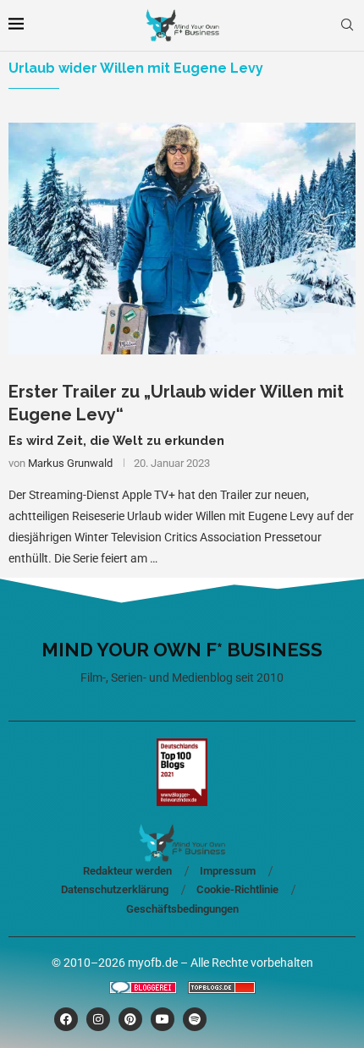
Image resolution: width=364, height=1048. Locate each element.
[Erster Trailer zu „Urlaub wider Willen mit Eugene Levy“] (182, 238)
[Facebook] (66, 1019)
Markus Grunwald (70, 463)
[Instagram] (98, 1019)
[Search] (347, 25)
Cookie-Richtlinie (237, 889)
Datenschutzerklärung (114, 889)
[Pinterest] (130, 1019)
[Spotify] (195, 1019)
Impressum (228, 870)
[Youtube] (162, 1019)
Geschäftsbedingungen (182, 909)
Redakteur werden (127, 870)
